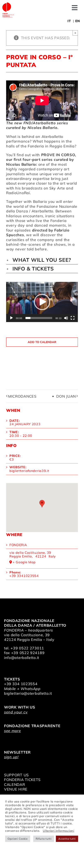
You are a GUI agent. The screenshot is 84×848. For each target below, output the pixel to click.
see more (12, 730)
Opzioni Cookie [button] (18, 838)
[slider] (38, 318)
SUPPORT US (16, 775)
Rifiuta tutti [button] (44, 838)
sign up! (11, 757)
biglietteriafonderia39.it (29, 471)
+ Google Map (24, 562)
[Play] (11, 318)
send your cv (16, 712)
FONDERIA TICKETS (22, 779)
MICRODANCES (22, 396)
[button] (42, 260)
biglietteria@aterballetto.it (28, 693)
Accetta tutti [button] (67, 838)
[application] (42, 302)
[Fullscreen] (73, 318)
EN (77, 21)
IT (69, 21)
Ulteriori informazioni (58, 831)
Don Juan (66, 396)
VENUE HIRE (16, 789)
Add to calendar (42, 342)
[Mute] (66, 318)
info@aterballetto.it (21, 657)
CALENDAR (14, 784)
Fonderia (18, 545)
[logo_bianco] (8, 3)
